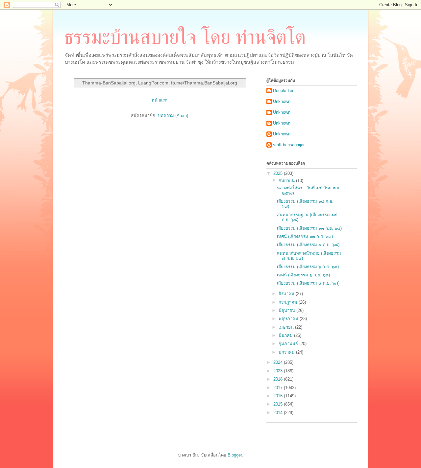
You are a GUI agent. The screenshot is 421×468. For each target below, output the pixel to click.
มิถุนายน (287, 310)
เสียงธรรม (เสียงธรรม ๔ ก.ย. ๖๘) (308, 283)
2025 (278, 173)
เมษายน (287, 327)
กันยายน (287, 180)
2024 (278, 362)
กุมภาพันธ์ (289, 343)
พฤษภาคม (289, 318)
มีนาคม (286, 335)
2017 (278, 387)
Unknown (281, 101)
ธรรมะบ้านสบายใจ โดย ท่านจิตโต (185, 37)
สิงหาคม (287, 293)
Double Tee (283, 90)
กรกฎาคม (289, 302)
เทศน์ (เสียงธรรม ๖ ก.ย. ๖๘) (303, 274)
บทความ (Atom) (173, 115)
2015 (278, 404)
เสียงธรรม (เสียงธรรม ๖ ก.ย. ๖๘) (308, 266)
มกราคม (287, 352)
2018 (278, 379)
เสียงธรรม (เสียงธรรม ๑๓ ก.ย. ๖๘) (309, 228)
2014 (278, 412)
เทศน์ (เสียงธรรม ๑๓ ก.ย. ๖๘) (305, 236)
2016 (278, 395)
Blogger (235, 455)
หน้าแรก (159, 100)
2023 (278, 370)
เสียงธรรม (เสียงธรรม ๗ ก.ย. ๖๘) (308, 244)
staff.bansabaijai (288, 144)
